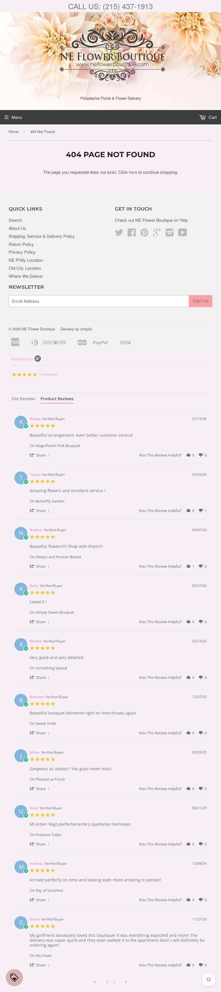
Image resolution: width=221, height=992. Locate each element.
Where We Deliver (26, 276)
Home (13, 131)
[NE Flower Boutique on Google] (157, 234)
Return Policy (21, 244)
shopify (86, 329)
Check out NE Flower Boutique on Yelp (151, 220)
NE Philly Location (26, 260)
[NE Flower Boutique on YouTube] (182, 234)
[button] (41, 455)
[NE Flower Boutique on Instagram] (169, 234)
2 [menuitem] (114, 982)
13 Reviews (48, 374)
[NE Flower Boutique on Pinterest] (144, 234)
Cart (212, 117)
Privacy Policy (22, 252)
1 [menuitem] (107, 982)
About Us (17, 228)
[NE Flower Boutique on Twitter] (119, 234)
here (133, 172)
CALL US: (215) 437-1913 (110, 6)
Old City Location (25, 268)
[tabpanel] (110, 696)
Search (15, 220)
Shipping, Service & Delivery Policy (42, 236)
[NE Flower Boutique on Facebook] (131, 234)
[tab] (23, 399)
